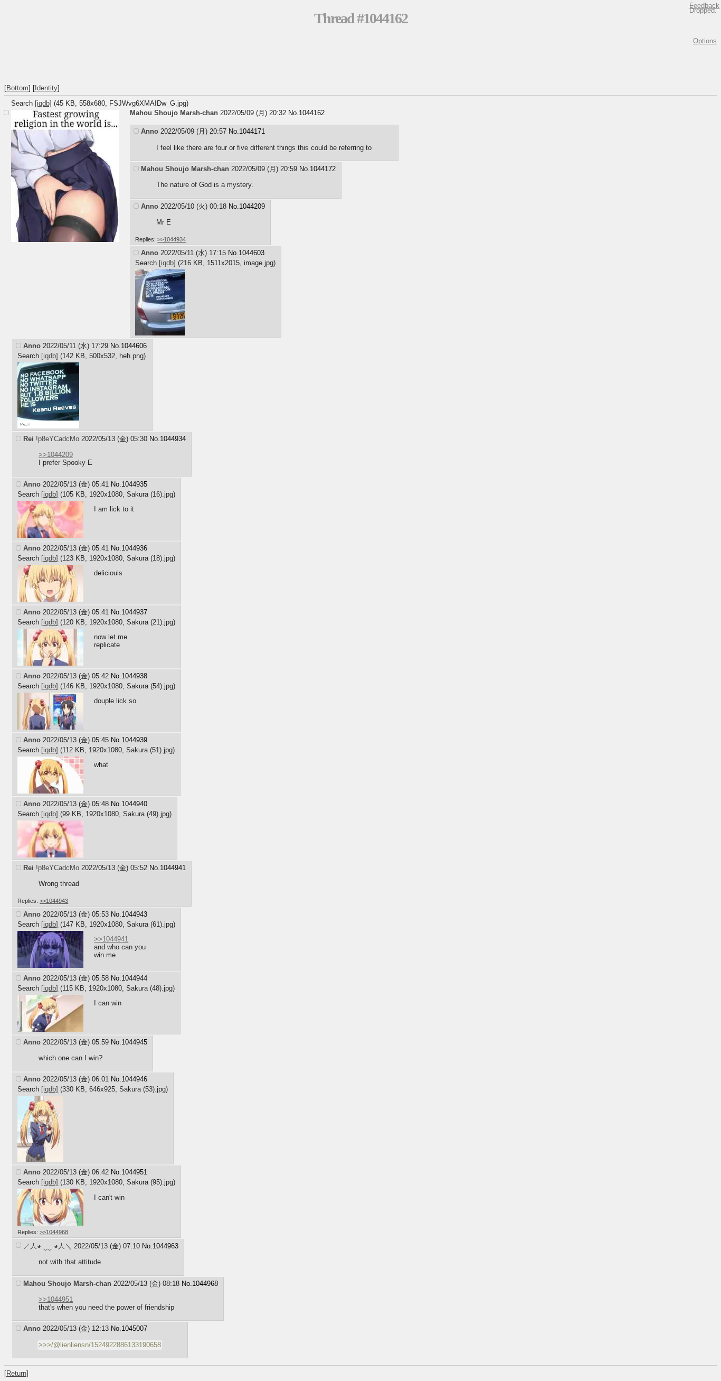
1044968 (205, 1283)
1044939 (134, 740)
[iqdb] (43, 103)
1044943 (134, 914)
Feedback (704, 6)
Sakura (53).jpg (142, 1089)
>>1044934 (171, 239)
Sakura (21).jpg (150, 622)
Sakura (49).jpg (146, 814)
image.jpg (258, 263)
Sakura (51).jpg (149, 750)
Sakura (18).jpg (150, 558)
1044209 (252, 206)
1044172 (323, 169)
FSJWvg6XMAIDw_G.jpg (147, 103)
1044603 (251, 253)
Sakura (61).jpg (150, 924)
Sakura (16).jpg (150, 494)
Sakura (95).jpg (150, 1182)
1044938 (134, 676)
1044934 (173, 439)
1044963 (165, 1246)
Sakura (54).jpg (150, 686)
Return (16, 1373)
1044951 (134, 1172)
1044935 (134, 484)
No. (293, 113)
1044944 (134, 978)
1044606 (134, 346)
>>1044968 (54, 1232)
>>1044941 (111, 939)
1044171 (252, 131)
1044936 (134, 548)
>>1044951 (56, 1299)
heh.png (131, 356)
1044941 (173, 868)
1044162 (312, 113)
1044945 (134, 1042)
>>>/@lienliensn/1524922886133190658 (100, 1345)
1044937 (134, 612)
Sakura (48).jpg (149, 988)
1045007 (134, 1328)
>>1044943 (54, 901)
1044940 (134, 804)
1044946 (134, 1079)
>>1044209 (56, 455)
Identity (46, 88)
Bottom (17, 88)
